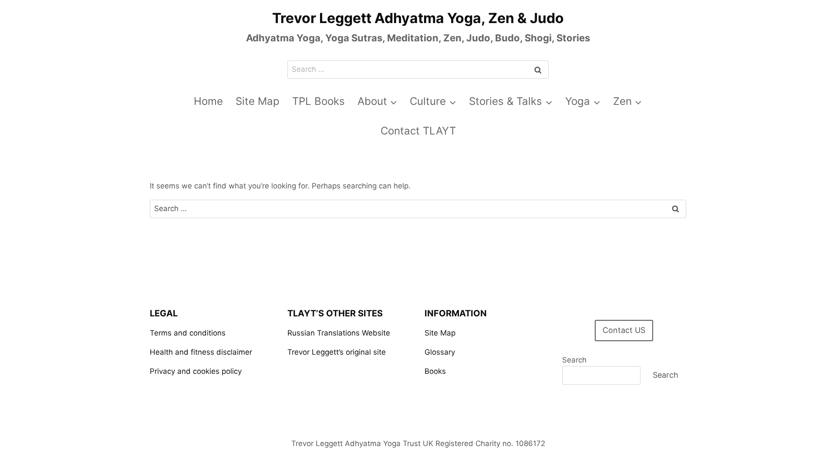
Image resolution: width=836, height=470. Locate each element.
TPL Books (318, 101)
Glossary (440, 352)
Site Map (258, 101)
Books (435, 371)
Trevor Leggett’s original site (336, 352)
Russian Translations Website (338, 333)
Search (574, 360)
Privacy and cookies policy (196, 371)
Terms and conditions (188, 333)
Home (208, 101)
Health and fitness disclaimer (201, 352)
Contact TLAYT (418, 130)
